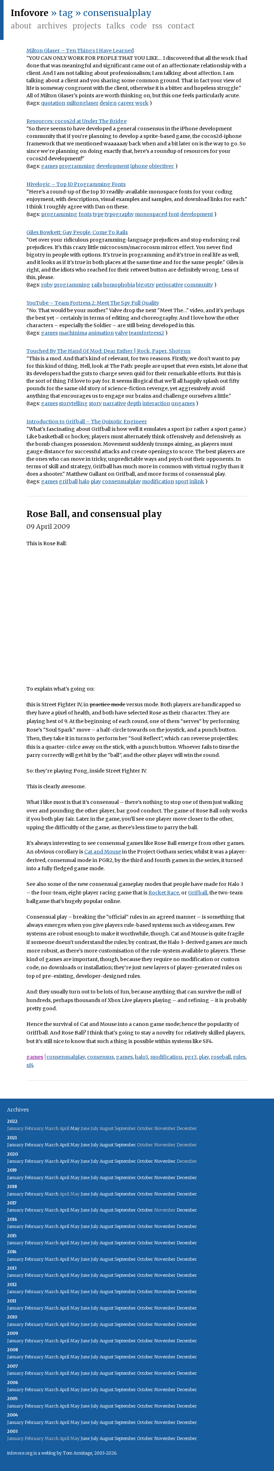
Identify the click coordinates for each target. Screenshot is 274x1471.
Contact (181, 25)
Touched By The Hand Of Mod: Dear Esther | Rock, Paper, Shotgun (108, 351)
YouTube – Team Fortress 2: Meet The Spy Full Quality (92, 303)
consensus (100, 1057)
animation (101, 333)
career (126, 103)
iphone (139, 166)
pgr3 (190, 1057)
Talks (115, 25)
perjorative (169, 285)
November (165, 1161)
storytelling (73, 403)
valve (121, 333)
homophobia (119, 285)
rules (239, 1057)
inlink (196, 481)
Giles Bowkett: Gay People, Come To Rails (77, 232)
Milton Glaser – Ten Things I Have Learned (80, 50)
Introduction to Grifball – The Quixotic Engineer (86, 421)
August (106, 1144)
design (108, 103)
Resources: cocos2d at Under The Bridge (76, 121)
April (64, 1144)
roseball (221, 1057)
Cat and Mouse (102, 851)
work (141, 103)
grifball (68, 481)
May (75, 1128)
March (52, 1144)
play (96, 481)
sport (181, 481)
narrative (114, 403)
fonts (85, 214)
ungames (183, 403)
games (49, 166)
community (198, 285)
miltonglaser (82, 103)
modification (158, 481)
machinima (73, 333)
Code (138, 25)
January (15, 1144)
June (85, 1144)
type (98, 214)
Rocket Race (163, 892)
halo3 (141, 1057)
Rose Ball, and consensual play (94, 514)
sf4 (30, 1065)
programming (77, 166)
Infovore (30, 13)
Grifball (197, 892)
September (125, 1144)
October (145, 1161)
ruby (47, 285)
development (112, 166)
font (173, 214)
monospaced (151, 214)
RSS (157, 25)
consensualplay (121, 481)
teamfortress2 (146, 333)
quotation (53, 103)
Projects (86, 25)
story (95, 403)
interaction (156, 403)
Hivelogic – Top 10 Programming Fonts (76, 184)
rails (96, 285)
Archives (52, 25)
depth (134, 403)
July (94, 1144)
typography (119, 214)
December (187, 1177)
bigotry (145, 285)
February (34, 1144)
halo (84, 481)
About (21, 25)
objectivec (161, 166)
